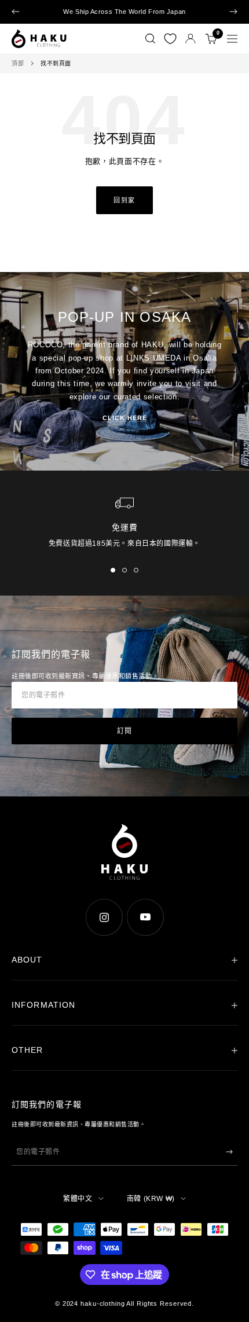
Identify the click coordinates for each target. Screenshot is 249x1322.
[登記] (229, 1152)
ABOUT (27, 959)
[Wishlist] (170, 39)
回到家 (124, 200)
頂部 (18, 63)
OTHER (27, 1050)
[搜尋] (150, 39)
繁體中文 (77, 1199)
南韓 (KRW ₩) (151, 1199)
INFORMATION (43, 1004)
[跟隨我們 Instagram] (104, 917)
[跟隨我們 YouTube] (145, 917)
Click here (124, 417)
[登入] (190, 38)
